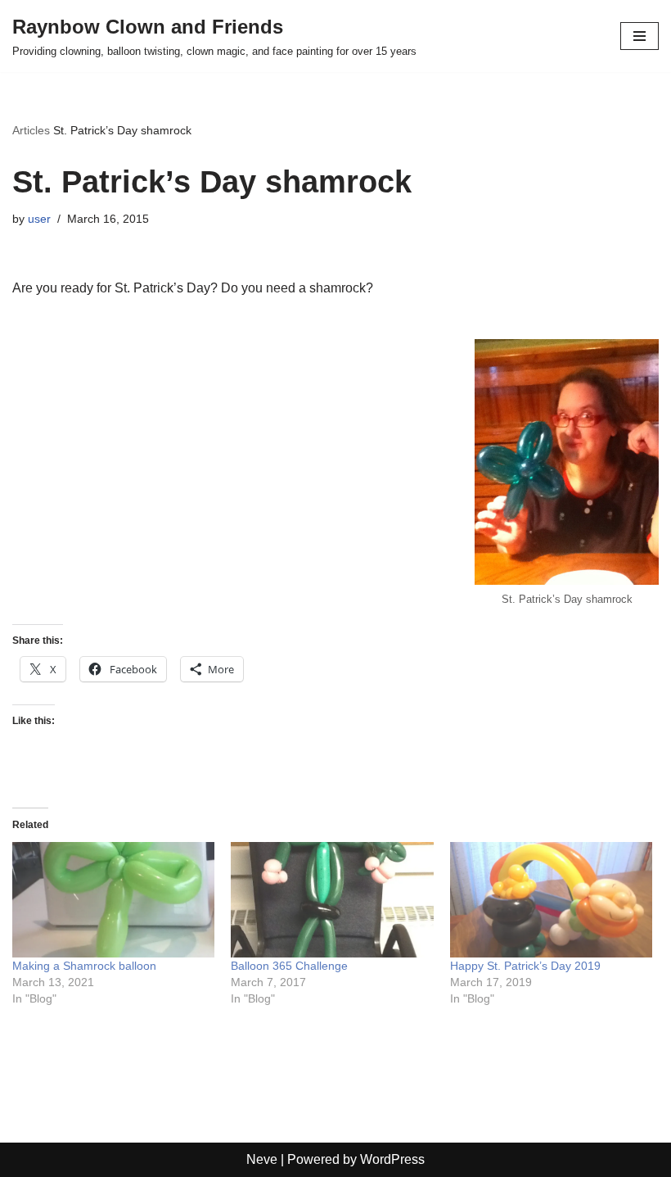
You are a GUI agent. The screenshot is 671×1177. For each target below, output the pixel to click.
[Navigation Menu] (639, 36)
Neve (261, 1159)
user (39, 218)
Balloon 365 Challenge (289, 965)
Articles (31, 130)
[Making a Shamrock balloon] (113, 899)
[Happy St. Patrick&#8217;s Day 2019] (551, 899)
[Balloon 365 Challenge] (332, 899)
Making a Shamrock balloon (84, 965)
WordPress (392, 1159)
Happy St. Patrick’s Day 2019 (525, 965)
